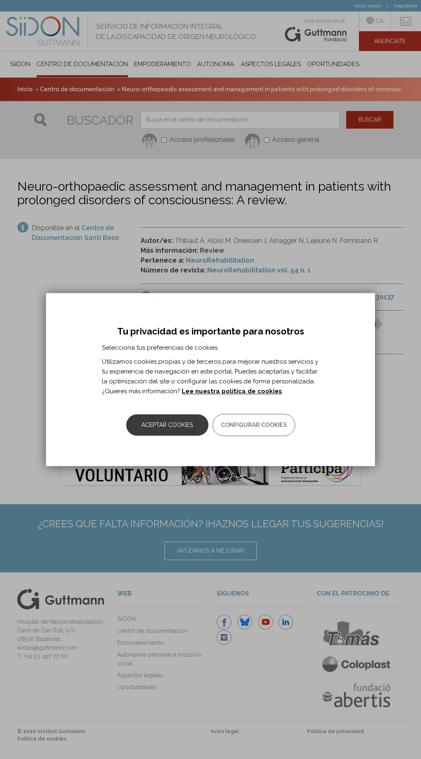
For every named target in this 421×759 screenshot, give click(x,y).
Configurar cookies (254, 425)
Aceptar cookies (167, 425)
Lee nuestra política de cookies (232, 391)
